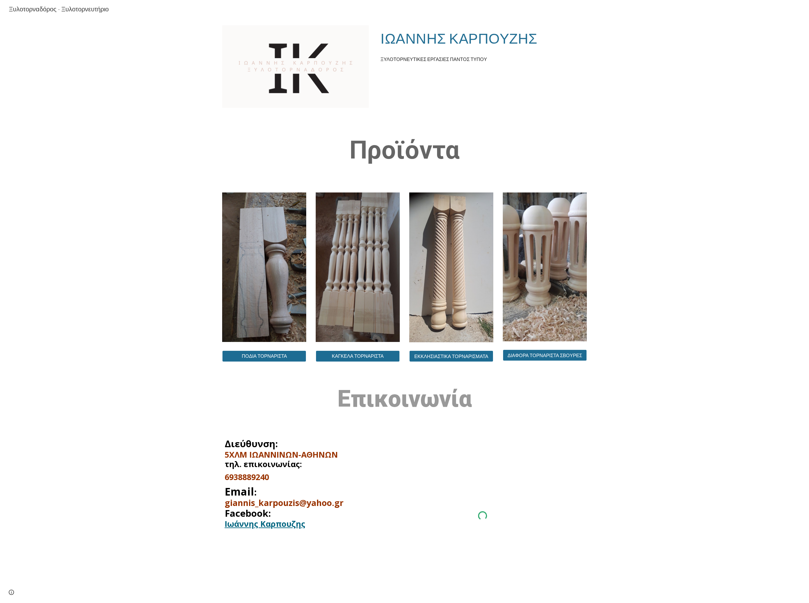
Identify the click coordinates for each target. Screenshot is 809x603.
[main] (482, 38)
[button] (11, 592)
